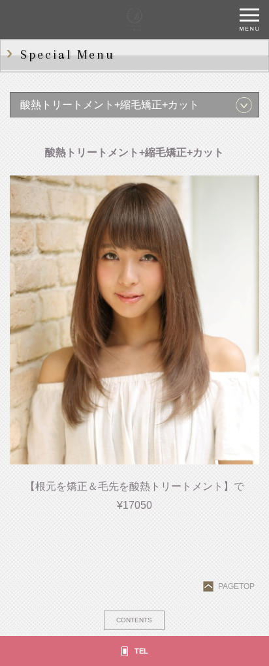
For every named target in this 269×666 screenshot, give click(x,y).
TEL (141, 651)
